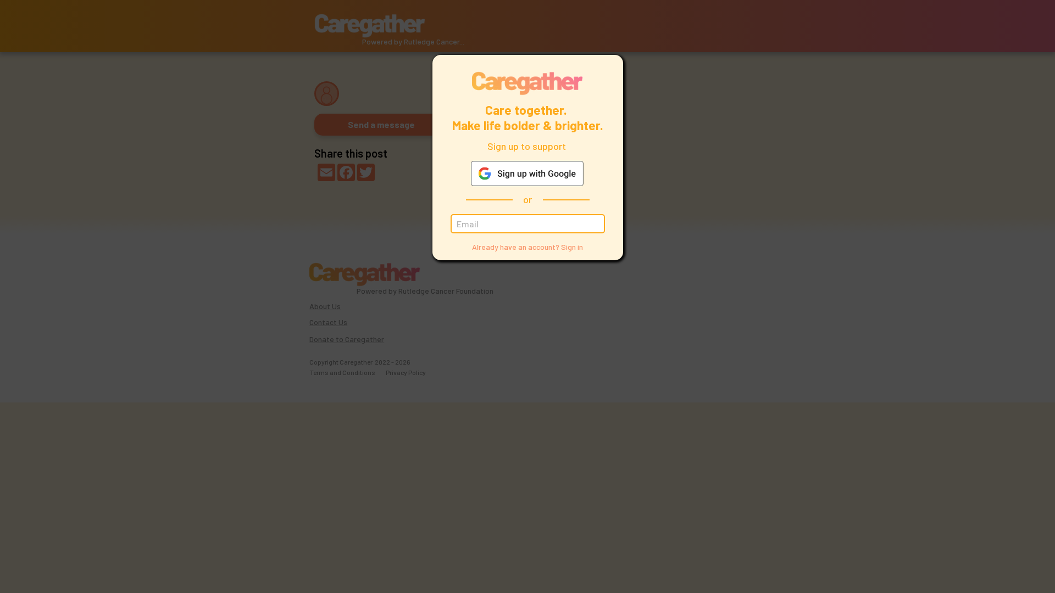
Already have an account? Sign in (527, 246)
